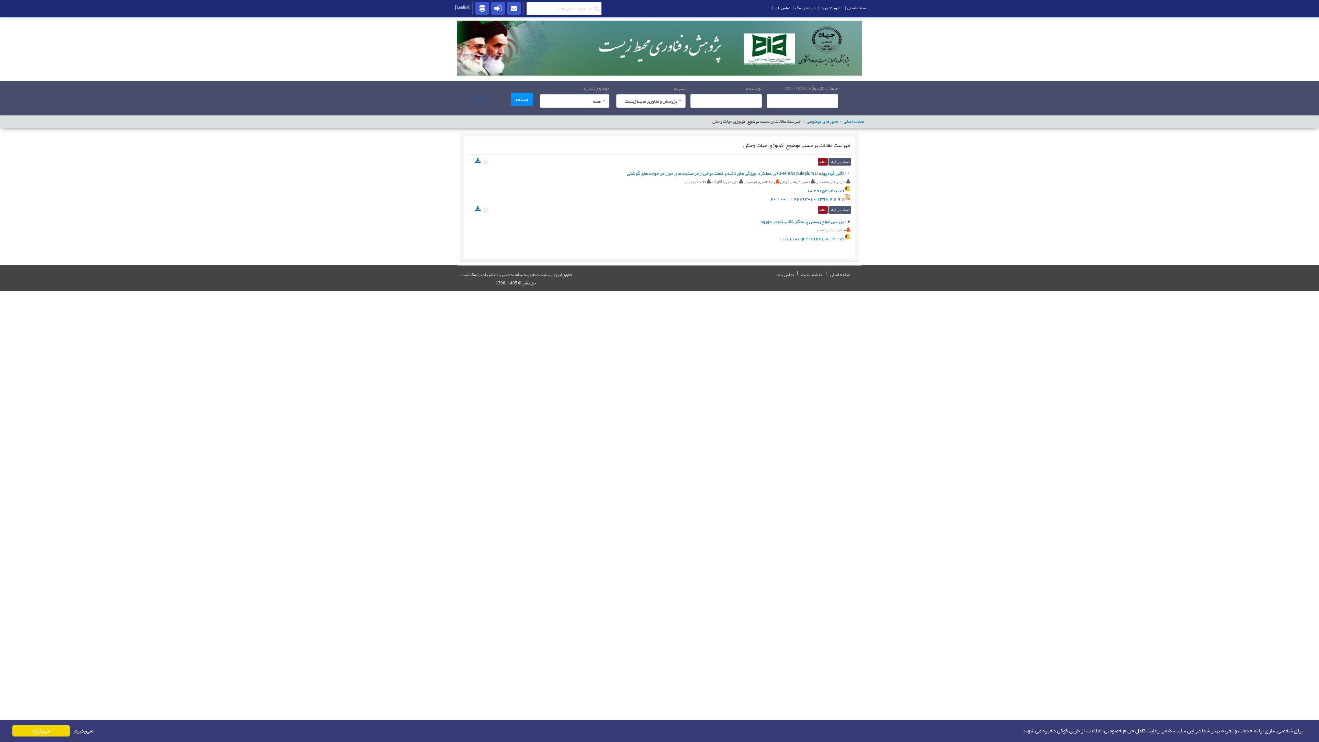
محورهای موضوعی (822, 121)
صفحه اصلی (840, 275)
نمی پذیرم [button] (84, 731)
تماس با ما (785, 275)
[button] (1020, 731)
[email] (514, 8)
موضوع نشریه (596, 88)
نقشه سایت (811, 275)
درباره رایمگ (805, 8)
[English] (463, 7)
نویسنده (754, 88)
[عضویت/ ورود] (498, 8)
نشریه (680, 88)
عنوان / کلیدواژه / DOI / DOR (811, 88)
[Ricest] (482, 8)
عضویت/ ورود (831, 8)
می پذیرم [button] (41, 731)
